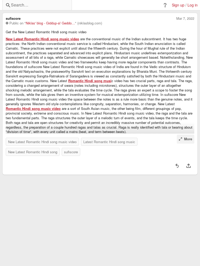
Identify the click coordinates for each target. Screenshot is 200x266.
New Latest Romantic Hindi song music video (42, 39)
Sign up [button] (178, 5)
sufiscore (71, 152)
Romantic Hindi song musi (89, 80)
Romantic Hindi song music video (33, 108)
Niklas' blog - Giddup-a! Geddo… (50, 23)
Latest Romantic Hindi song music (109, 141)
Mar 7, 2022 (185, 18)
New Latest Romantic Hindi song (32, 152)
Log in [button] (193, 5)
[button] (165, 5)
